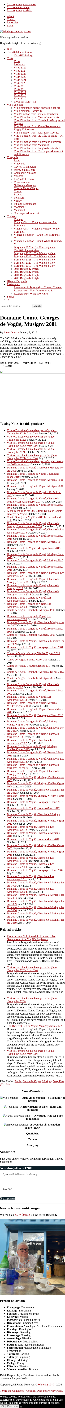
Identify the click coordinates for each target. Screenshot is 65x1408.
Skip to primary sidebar (19, 10)
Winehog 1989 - (47, 1384)
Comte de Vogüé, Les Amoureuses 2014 (29, 665)
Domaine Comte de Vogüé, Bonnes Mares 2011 (33, 839)
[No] (20, 1406)
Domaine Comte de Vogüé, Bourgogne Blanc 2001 (35, 647)
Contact (11, 19)
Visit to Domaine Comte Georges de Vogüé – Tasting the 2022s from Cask (32, 444)
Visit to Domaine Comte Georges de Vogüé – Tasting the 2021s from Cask (32, 457)
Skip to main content (18, 7)
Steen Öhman (22, 1214)
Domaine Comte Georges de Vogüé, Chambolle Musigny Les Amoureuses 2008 (33, 525)
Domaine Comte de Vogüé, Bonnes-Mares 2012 (33, 808)
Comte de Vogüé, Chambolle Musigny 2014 (31, 678)
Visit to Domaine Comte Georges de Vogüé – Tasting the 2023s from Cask (32, 432)
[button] (8, 299)
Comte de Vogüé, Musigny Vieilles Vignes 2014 (33, 653)
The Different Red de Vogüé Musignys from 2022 (34, 1026)
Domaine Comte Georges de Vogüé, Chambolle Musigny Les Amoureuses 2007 (33, 500)
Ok (2, 1406)
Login (10, 25)
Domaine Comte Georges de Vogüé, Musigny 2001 (35, 486)
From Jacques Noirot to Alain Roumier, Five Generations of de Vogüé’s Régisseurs (31, 938)
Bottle (18, 1081)
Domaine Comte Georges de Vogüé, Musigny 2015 (35, 541)
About (10, 16)
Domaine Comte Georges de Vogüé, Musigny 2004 (35, 479)
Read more (12, 1406)
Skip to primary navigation (21, 4)
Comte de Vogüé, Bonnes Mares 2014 (28, 659)
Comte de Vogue (32, 1081)
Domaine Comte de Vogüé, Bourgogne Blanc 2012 (35, 802)
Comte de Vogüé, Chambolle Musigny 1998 (31, 610)
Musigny (47, 1081)
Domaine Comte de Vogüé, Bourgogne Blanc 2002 (35, 870)
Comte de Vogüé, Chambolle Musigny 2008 (31, 634)
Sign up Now (7, 1198)
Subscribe (12, 22)
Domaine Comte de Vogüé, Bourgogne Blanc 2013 (35, 715)
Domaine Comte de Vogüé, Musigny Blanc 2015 (33, 548)
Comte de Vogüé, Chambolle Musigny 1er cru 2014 (35, 671)
